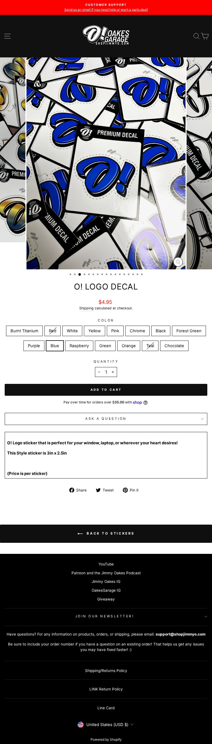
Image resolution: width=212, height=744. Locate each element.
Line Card (106, 708)
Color (106, 320)
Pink (115, 330)
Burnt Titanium (24, 330)
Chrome (137, 330)
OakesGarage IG (106, 590)
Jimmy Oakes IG (106, 581)
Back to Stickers (110, 534)
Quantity (106, 361)
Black (161, 330)
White (72, 330)
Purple (34, 345)
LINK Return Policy (106, 689)
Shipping (86, 308)
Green (105, 345)
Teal (150, 345)
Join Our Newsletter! (104, 616)
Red (52, 330)
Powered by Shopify (106, 739)
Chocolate (174, 345)
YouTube (106, 564)
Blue (55, 345)
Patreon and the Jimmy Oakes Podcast (106, 573)
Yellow (94, 330)
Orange (129, 345)
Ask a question (105, 419)
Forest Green (189, 330)
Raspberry (79, 345)
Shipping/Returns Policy (106, 670)
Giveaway (106, 599)
